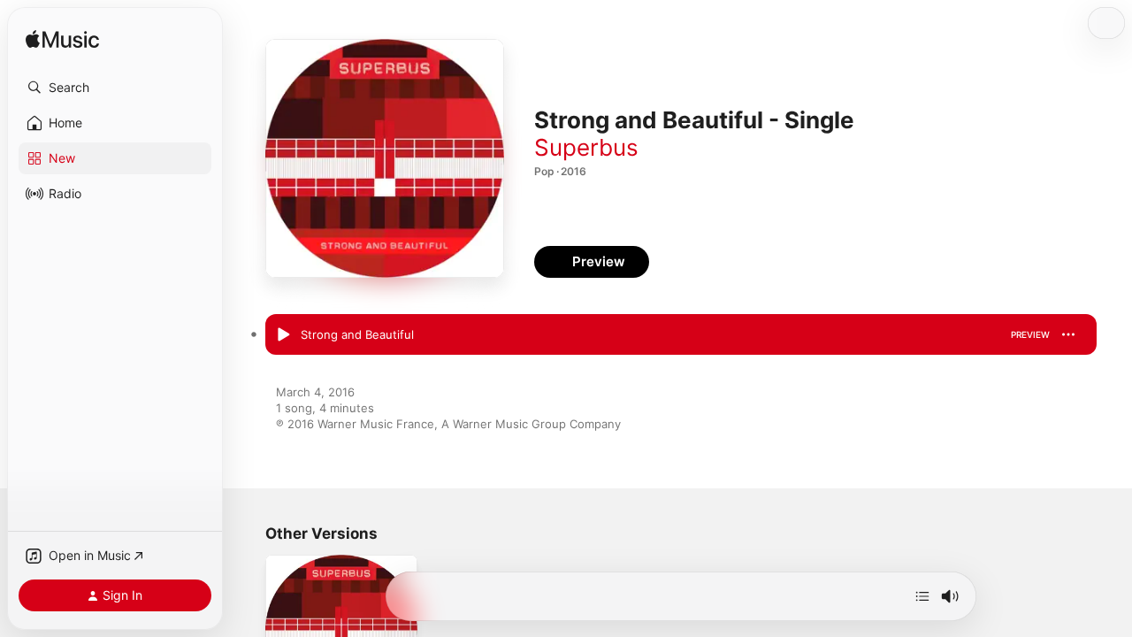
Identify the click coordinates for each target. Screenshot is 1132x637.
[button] (114, 88)
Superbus (586, 147)
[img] (62, 40)
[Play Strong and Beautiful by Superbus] (283, 335)
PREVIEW (1030, 334)
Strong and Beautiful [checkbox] (357, 334)
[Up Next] (922, 596)
